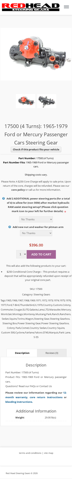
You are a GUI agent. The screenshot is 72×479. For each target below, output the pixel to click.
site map (48, 453)
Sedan (5, 318)
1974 (56, 300)
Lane (41, 309)
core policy (18, 189)
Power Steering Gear (29, 323)
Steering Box (9, 323)
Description (22, 353)
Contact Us (45, 386)
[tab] (22, 353)
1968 (26, 300)
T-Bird (16, 305)
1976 (68, 300)
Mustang (41, 314)
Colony (67, 305)
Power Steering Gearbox (55, 323)
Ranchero (65, 314)
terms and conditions (30, 453)
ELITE (26, 309)
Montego (17, 314)
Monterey (29, 314)
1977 (3, 305)
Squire (13, 318)
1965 (8, 300)
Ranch (55, 314)
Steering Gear (41, 318)
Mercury (66, 309)
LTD (46, 309)
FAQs (33, 386)
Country (47, 305)
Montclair (6, 314)
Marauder (55, 309)
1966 (14, 300)
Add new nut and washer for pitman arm (38, 227)
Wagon (29, 318)
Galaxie (33, 309)
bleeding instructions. (19, 402)
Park (48, 314)
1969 (32, 300)
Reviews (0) (52, 353)
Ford (9, 305)
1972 (44, 300)
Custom (57, 305)
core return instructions (46, 397)
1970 (39, 305)
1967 (20, 300)
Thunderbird (27, 305)
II (35, 305)
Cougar (18, 309)
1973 (50, 300)
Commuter (7, 309)
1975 (62, 300)
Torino (21, 318)
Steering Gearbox (60, 318)
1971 (38, 300)
